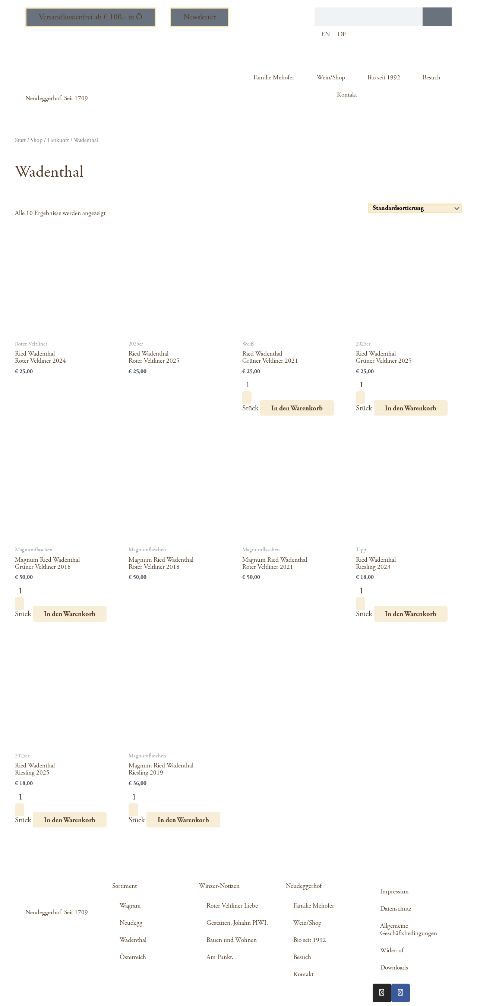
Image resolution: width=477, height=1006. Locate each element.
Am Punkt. (219, 957)
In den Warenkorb (297, 408)
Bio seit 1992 (383, 77)
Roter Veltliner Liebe (232, 906)
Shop (36, 140)
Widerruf (392, 950)
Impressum (394, 891)
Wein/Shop (331, 77)
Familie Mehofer (273, 77)
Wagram (130, 906)
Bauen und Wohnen (231, 940)
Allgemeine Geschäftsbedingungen (408, 929)
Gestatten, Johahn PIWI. (237, 923)
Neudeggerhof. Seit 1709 (56, 98)
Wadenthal (133, 940)
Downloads (394, 968)
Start (20, 140)
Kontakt (347, 95)
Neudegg (131, 923)
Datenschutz (395, 909)
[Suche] (437, 16)
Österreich (133, 957)
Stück (250, 408)
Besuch (431, 77)
